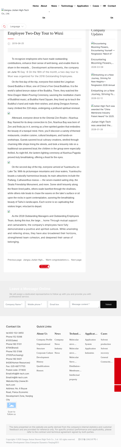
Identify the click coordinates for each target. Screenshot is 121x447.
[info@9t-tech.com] (117, 374)
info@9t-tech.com (20, 373)
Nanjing (51, 442)
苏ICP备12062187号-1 (88, 439)
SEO (57, 442)
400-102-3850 (16, 333)
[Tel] (117, 361)
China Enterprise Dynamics (36, 442)
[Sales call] (117, 368)
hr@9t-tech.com (19, 377)
